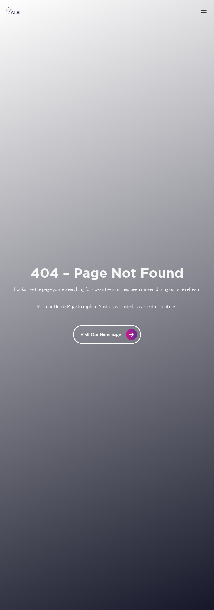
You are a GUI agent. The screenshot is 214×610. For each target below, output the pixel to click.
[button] (203, 10)
